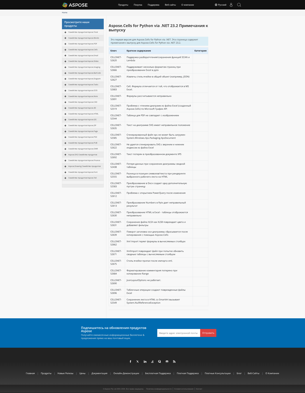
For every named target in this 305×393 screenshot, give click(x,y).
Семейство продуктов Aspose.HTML (83, 114)
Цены (82, 373)
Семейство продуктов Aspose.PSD (82, 137)
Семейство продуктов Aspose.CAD (82, 102)
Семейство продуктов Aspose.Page (83, 131)
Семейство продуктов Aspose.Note (83, 96)
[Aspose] (75, 5)
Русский (221, 4)
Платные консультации (218, 373)
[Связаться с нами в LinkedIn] (145, 362)
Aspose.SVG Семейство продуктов (82, 154)
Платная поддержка (188, 373)
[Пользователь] (231, 5)
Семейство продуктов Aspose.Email (83, 55)
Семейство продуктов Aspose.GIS (82, 119)
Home (64, 12)
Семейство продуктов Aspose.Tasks (83, 84)
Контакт (199, 389)
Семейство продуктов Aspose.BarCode (84, 73)
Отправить (208, 332)
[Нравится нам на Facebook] (131, 362)
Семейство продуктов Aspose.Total (83, 32)
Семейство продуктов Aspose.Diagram (84, 78)
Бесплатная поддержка (158, 373)
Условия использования (183, 389)
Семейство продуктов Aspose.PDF (82, 43)
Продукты (123, 4)
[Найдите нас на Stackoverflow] (152, 362)
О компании (187, 4)
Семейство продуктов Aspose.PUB (82, 143)
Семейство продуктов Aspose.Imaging (84, 67)
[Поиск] (239, 5)
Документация (99, 373)
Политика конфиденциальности (159, 389)
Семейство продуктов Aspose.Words (83, 38)
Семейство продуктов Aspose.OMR (83, 148)
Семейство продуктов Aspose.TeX (82, 178)
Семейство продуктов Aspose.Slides (83, 61)
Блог (239, 373)
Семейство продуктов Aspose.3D (82, 108)
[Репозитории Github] (167, 362)
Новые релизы (65, 373)
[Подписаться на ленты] (174, 362)
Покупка (138, 4)
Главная (30, 373)
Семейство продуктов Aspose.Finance (84, 160)
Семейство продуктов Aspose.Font (83, 172)
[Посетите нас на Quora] (160, 362)
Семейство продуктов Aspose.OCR (82, 90)
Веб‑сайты (170, 4)
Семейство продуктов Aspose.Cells (83, 49)
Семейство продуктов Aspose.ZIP (82, 125)
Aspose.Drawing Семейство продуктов (84, 166)
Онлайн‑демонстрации (126, 373)
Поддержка (153, 4)
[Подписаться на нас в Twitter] (138, 362)
